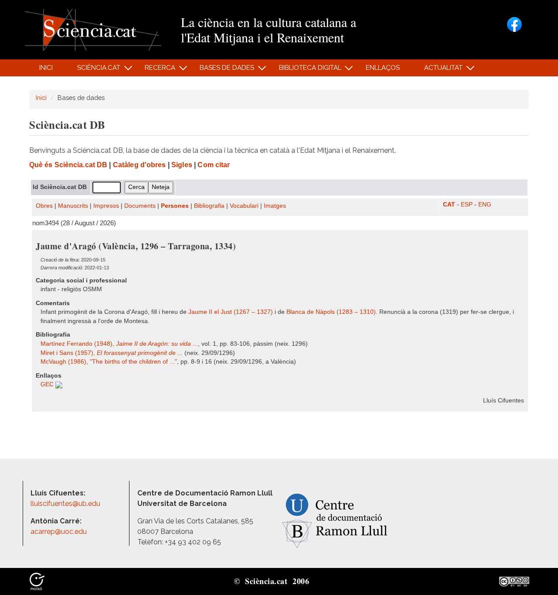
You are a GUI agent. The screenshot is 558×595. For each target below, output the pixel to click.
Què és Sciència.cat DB (68, 165)
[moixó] (37, 581)
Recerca (155, 70)
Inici (46, 68)
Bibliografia (209, 206)
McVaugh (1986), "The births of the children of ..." (109, 361)
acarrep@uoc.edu (59, 531)
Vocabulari (244, 206)
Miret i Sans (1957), (112, 353)
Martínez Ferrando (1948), (119, 343)
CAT (449, 204)
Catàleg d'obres (139, 165)
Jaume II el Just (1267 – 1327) (230, 312)
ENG (484, 204)
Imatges (275, 206)
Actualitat (439, 70)
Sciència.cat (93, 70)
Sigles (181, 165)
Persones (175, 206)
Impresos (106, 206)
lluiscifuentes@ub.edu (66, 503)
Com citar (213, 165)
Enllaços (383, 68)
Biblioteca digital (305, 70)
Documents (140, 206)
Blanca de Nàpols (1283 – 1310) (331, 312)
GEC (48, 384)
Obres (44, 206)
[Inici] (93, 29)
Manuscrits (73, 206)
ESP (467, 204)
